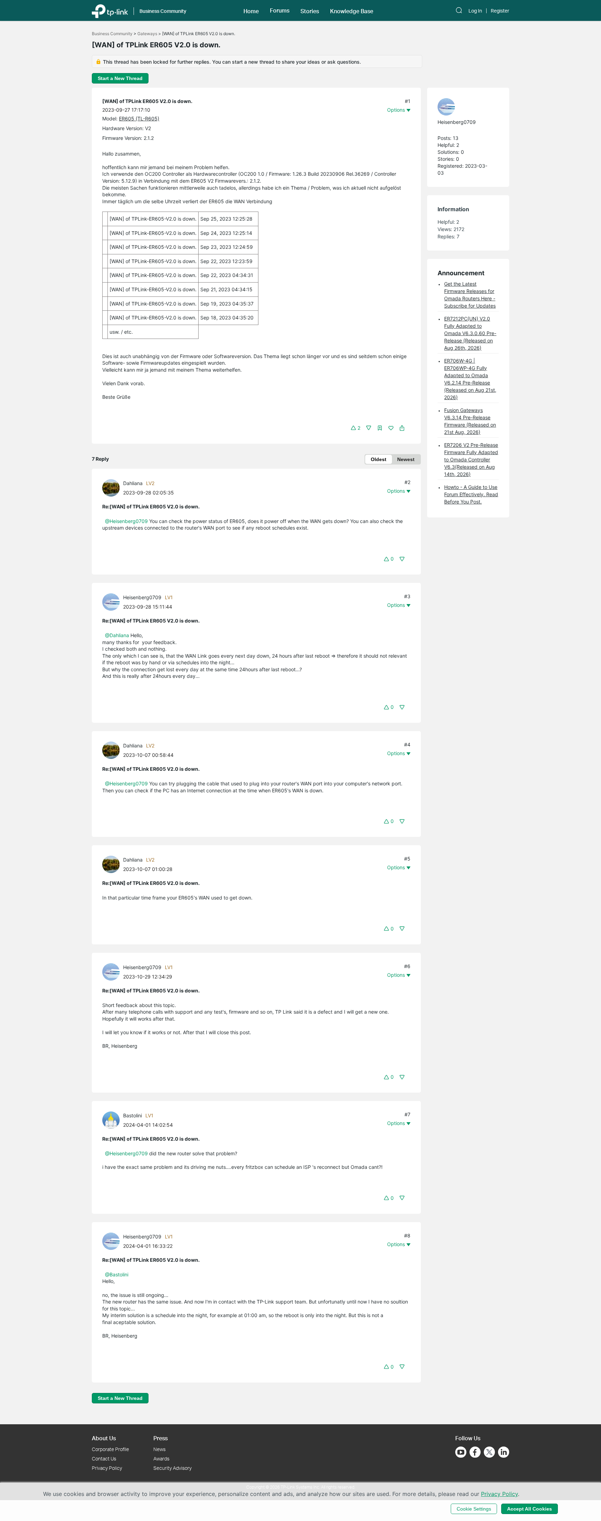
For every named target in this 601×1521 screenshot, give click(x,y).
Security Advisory (172, 1468)
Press (160, 1438)
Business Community (112, 33)
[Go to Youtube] (460, 1452)
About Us (104, 1438)
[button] (251, 10)
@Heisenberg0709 (126, 521)
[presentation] (111, 488)
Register (500, 10)
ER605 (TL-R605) (139, 118)
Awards (161, 1458)
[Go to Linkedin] (503, 1452)
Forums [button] (279, 10)
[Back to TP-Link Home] (110, 10)
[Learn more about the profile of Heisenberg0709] (112, 601)
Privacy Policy (107, 1468)
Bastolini (132, 1115)
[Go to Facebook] (475, 1452)
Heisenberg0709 (142, 597)
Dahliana (133, 483)
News (159, 1449)
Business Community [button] (162, 11)
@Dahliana (117, 635)
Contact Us (104, 1458)
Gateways (147, 33)
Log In (475, 10)
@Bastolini (116, 1274)
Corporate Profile (110, 1449)
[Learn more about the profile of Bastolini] (112, 1120)
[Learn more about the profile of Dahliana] (112, 487)
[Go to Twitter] (489, 1453)
